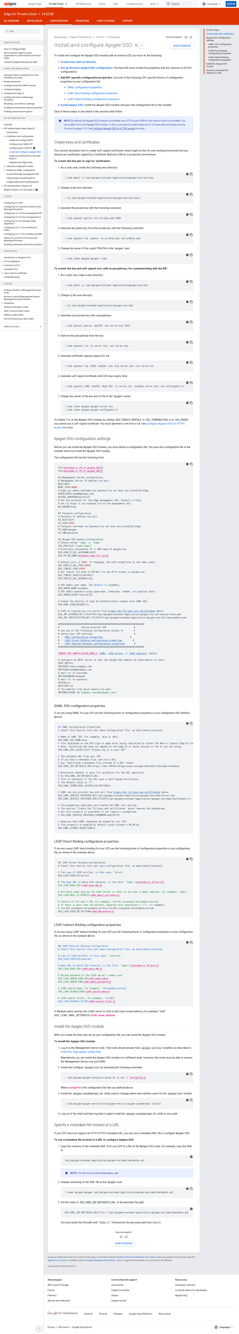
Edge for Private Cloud (20, 14)
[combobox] (181, 4)
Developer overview (185, 1285)
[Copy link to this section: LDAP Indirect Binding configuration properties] (124, 925)
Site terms (63, 1327)
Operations (82, 21)
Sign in (231, 4)
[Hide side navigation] (39, 1328)
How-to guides (106, 21)
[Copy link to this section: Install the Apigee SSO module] (107, 1027)
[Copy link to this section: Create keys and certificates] (103, 142)
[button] (22, 82)
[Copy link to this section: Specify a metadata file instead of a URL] (122, 1125)
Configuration (59, 21)
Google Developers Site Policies (100, 1260)
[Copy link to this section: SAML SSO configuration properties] (108, 706)
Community (117, 1285)
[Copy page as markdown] (136, 45)
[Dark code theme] (187, 174)
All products (165, 1313)
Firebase (118, 1313)
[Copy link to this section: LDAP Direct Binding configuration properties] (122, 842)
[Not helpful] (190, 37)
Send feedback (182, 45)
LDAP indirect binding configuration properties (93, 99)
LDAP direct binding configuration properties (92, 93)
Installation (34, 21)
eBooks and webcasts (59, 1300)
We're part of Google (58, 1285)
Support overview (120, 1290)
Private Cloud (56, 4)
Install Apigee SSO (72, 105)
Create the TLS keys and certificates (136, 792)
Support (127, 21)
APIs (115, 4)
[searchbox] (22, 31)
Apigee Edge (34, 4)
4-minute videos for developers (191, 1290)
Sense (102, 4)
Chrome (103, 1313)
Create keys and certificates (78, 62)
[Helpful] (186, 37)
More (153, 4)
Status (114, 1295)
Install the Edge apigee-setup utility (81, 1051)
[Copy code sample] (191, 174)
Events (51, 1290)
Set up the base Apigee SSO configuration (86, 67)
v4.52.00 (47, 14)
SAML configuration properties (84, 87)
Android (88, 1313)
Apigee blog (181, 1295)
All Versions (11, 21)
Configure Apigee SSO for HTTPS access (114, 128)
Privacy (51, 1327)
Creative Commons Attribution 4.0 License (135, 1257)
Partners (52, 1295)
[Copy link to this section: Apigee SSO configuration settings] (114, 439)
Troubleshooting (134, 4)
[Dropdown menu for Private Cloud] (67, 4)
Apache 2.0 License (57, 1260)
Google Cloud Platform (140, 1313)
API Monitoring (83, 4)
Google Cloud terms (82, 1327)
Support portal (118, 1300)
